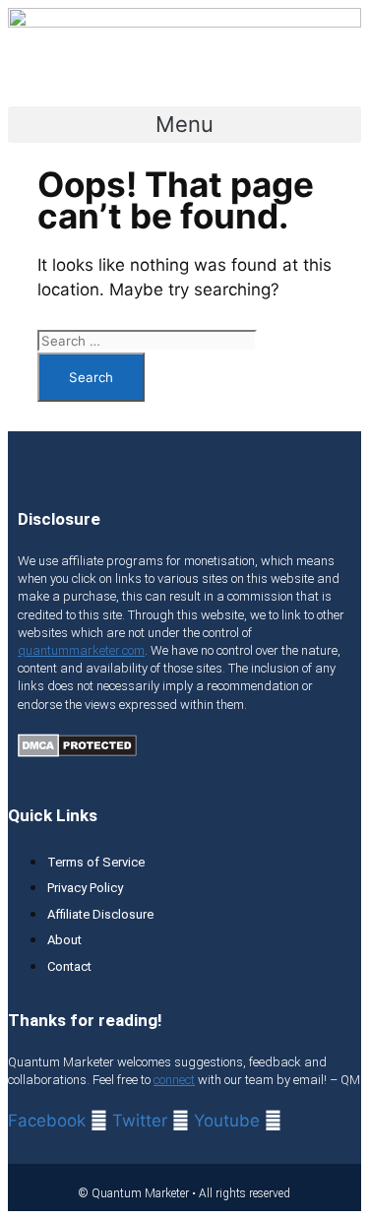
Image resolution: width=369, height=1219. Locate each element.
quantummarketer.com (81, 650)
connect (174, 1079)
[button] (184, 124)
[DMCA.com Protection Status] (77, 751)
